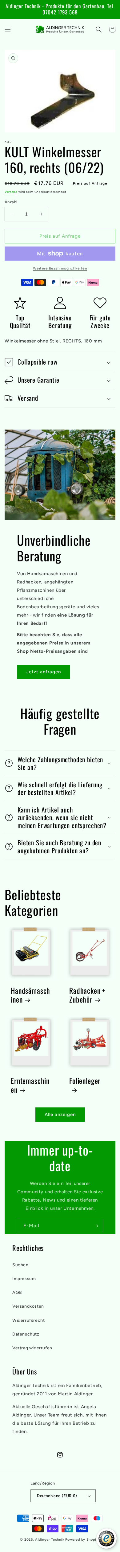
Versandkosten (28, 1306)
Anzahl (11, 202)
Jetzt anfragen (43, 672)
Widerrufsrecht (28, 1320)
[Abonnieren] (96, 1226)
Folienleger (85, 1081)
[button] (7, 29)
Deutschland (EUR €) (57, 1495)
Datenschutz (25, 1334)
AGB (17, 1292)
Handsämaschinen (30, 995)
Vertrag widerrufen (32, 1348)
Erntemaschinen (30, 1085)
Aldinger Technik (49, 1540)
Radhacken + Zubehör (87, 995)
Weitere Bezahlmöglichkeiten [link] (60, 268)
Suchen (20, 1264)
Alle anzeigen (60, 1114)
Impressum (24, 1278)
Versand (11, 192)
